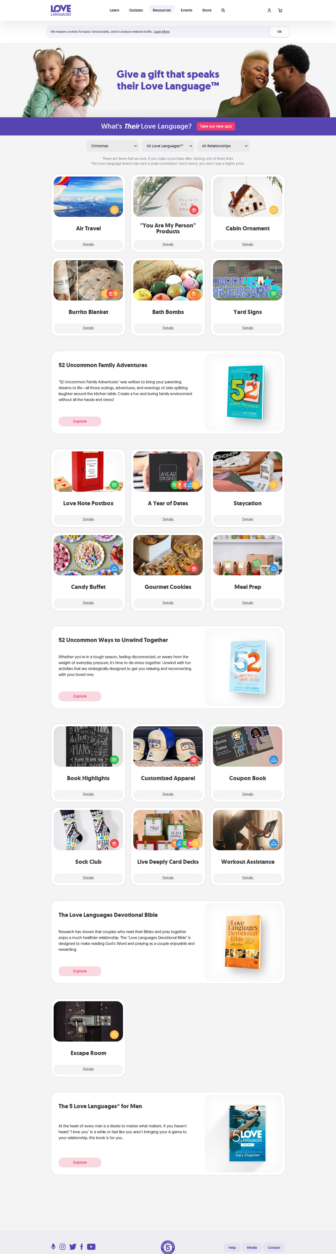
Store (207, 10)
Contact (274, 1247)
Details (88, 245)
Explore (80, 421)
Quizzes (136, 10)
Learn (114, 10)
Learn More (161, 32)
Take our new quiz (216, 126)
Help (232, 1247)
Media (252, 1247)
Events (186, 10)
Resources (162, 10)
